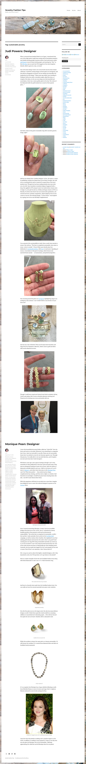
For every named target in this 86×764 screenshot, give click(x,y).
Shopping (10, 462)
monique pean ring (9, 484)
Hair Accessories (66, 92)
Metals (12, 65)
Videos (64, 136)
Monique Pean (51, 470)
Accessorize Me (66, 71)
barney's (14, 464)
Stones (14, 66)
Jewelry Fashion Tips (15, 10)
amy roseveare (8, 464)
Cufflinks (65, 83)
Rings (11, 66)
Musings (65, 106)
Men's (64, 103)
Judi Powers (23, 62)
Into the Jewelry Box (67, 98)
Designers (12, 63)
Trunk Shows (66, 134)
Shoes (64, 123)
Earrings (7, 65)
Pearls (64, 112)
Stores (64, 129)
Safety (64, 119)
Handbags (65, 93)
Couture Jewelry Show (67, 82)
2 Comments (8, 488)
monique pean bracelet (10, 478)
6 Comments (8, 74)
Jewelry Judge (66, 102)
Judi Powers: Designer (20, 51)
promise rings (66, 147)
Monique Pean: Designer (22, 444)
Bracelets (7, 63)
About (79, 10)
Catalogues (65, 79)
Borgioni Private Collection (72, 152)
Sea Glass (65, 122)
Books (64, 75)
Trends (64, 133)
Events (64, 88)
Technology (65, 130)
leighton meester (9, 470)
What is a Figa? (70, 150)
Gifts (64, 89)
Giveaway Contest (67, 90)
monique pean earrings (10, 479)
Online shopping (66, 110)
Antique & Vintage (67, 72)
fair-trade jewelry (12, 468)
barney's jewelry (8, 465)
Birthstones (65, 74)
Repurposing (66, 116)
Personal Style (13, 461)
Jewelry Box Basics (67, 100)
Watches (65, 137)
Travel (64, 131)
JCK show (24, 64)
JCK (10, 65)
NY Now (64, 109)
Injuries (64, 96)
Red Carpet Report (67, 114)
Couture (22, 485)
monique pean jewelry (10, 481)
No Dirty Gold (50, 536)
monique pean (12, 477)
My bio (74, 10)
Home (68, 10)
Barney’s (27, 470)
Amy (6, 60)
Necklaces (7, 66)
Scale (64, 120)
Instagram (41, 298)
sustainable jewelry (9, 486)
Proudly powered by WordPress (22, 758)
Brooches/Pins (66, 78)
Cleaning (65, 81)
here (42, 249)
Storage (64, 127)
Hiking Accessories (67, 95)
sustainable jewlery (33, 249)
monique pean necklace (10, 482)
